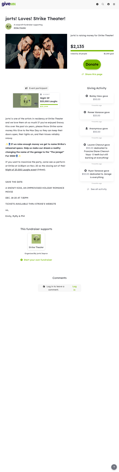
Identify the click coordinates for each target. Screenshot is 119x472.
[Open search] (103, 4)
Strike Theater (20, 28)
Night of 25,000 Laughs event (21, 169)
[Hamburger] (114, 4)
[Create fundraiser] (97, 4)
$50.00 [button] (96, 99)
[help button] (114, 467)
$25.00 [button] (96, 115)
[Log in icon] (108, 4)
